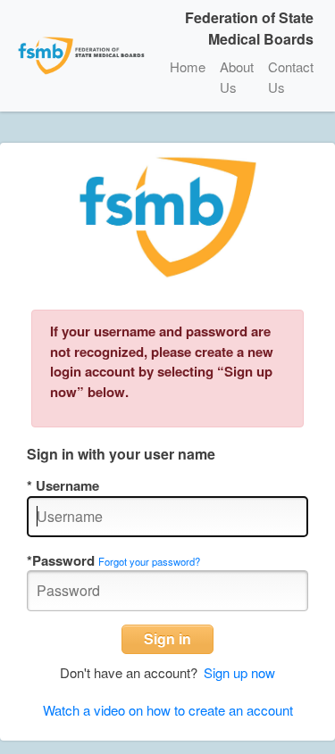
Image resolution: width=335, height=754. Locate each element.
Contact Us (291, 76)
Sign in (167, 638)
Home (187, 66)
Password (63, 560)
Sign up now (239, 672)
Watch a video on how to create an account (168, 709)
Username (65, 485)
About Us (237, 76)
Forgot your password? (149, 561)
